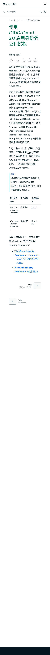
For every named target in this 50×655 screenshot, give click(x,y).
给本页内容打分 (15, 55)
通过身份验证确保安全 (37, 20)
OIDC (21, 70)
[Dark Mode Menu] (45, 12)
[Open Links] (45, 4)
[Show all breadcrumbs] (22, 20)
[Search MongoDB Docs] (41, 12)
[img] (11, 60)
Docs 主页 (13, 20)
